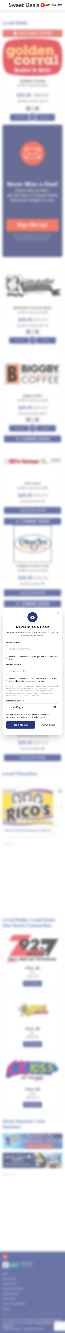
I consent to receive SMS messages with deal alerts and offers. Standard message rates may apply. (33, 679)
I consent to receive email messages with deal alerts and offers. (33, 658)
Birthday (15, 700)
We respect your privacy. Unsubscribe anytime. (26, 717)
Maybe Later (48, 724)
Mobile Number (14, 664)
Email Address (13, 642)
